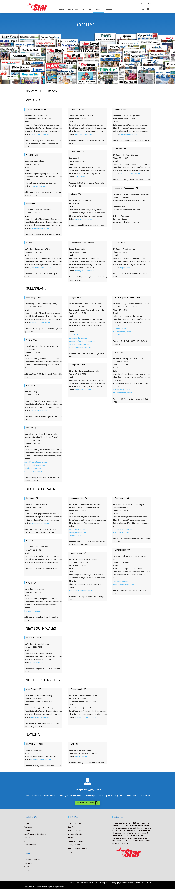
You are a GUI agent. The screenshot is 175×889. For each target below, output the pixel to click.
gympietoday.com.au (38, 410)
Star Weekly (72, 827)
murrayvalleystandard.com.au (81, 590)
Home (61, 9)
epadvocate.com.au (121, 532)
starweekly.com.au (82, 176)
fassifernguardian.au (32, 468)
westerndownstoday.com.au (80, 347)
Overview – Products (32, 860)
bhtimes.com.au (36, 662)
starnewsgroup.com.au (39, 134)
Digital (26, 870)
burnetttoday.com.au (77, 335)
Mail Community (74, 830)
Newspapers (73, 9)
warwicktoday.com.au (121, 389)
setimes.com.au (75, 535)
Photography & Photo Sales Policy (122, 883)
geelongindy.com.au (38, 186)
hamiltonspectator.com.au (41, 228)
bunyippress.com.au (32, 611)
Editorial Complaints (102, 883)
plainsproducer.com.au (39, 523)
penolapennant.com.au (78, 532)
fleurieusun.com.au (120, 581)
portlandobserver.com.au (129, 173)
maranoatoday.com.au (78, 338)
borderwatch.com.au (77, 529)
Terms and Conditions (143, 883)
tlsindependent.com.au (39, 368)
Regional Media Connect (77, 848)
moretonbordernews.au (34, 471)
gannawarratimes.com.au (40, 267)
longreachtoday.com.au (84, 389)
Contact (98, 9)
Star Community (74, 823)
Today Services (74, 845)
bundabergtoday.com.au (40, 322)
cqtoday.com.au (119, 328)
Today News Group (75, 841)
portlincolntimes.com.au (122, 529)
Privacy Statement (87, 883)
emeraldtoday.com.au (122, 335)
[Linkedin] (143, 9)
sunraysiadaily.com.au (83, 219)
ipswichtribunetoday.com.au (35, 462)
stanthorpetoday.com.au (123, 392)
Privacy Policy (74, 883)
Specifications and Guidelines (35, 834)
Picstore (71, 837)
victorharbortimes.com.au (123, 584)
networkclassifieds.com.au (41, 759)
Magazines (28, 867)
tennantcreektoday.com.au (85, 717)
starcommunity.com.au (128, 134)
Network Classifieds (75, 834)
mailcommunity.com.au (84, 134)
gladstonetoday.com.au (122, 331)
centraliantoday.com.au (39, 717)
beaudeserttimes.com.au (34, 465)
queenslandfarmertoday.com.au (82, 341)
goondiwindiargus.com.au (79, 344)
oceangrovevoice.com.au (85, 270)
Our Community (146, 3)
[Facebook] (139, 9)
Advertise (86, 9)
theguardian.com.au (127, 267)
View (70, 852)
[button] (148, 9)
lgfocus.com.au (81, 756)
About (109, 9)
